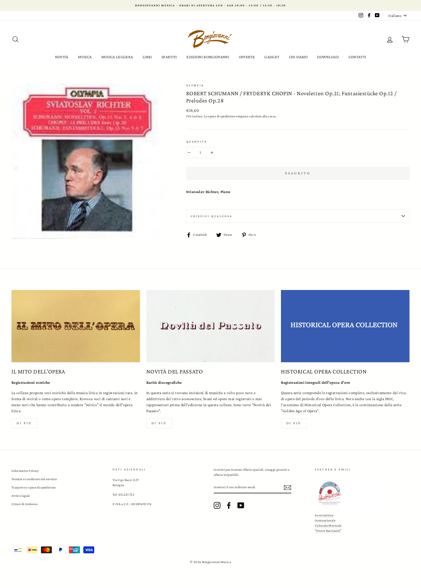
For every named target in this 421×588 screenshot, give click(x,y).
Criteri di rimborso (24, 504)
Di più (24, 423)
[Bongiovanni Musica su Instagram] (217, 505)
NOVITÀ (61, 56)
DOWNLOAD (328, 56)
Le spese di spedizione (219, 116)
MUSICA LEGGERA (117, 56)
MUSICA (85, 56)
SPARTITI (169, 56)
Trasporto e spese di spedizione (33, 487)
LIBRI (147, 56)
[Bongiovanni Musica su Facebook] (228, 505)
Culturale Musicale (328, 525)
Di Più (294, 423)
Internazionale (325, 520)
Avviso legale (20, 496)
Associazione (324, 515)
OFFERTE (247, 56)
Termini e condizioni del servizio (34, 479)
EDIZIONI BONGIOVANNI (207, 56)
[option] (210, 5)
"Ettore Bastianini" (328, 531)
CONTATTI (357, 56)
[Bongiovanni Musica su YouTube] (240, 505)
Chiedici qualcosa (212, 216)
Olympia (195, 85)
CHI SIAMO (298, 56)
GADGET (271, 56)
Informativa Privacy (25, 471)
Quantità (196, 141)
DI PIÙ (159, 423)
